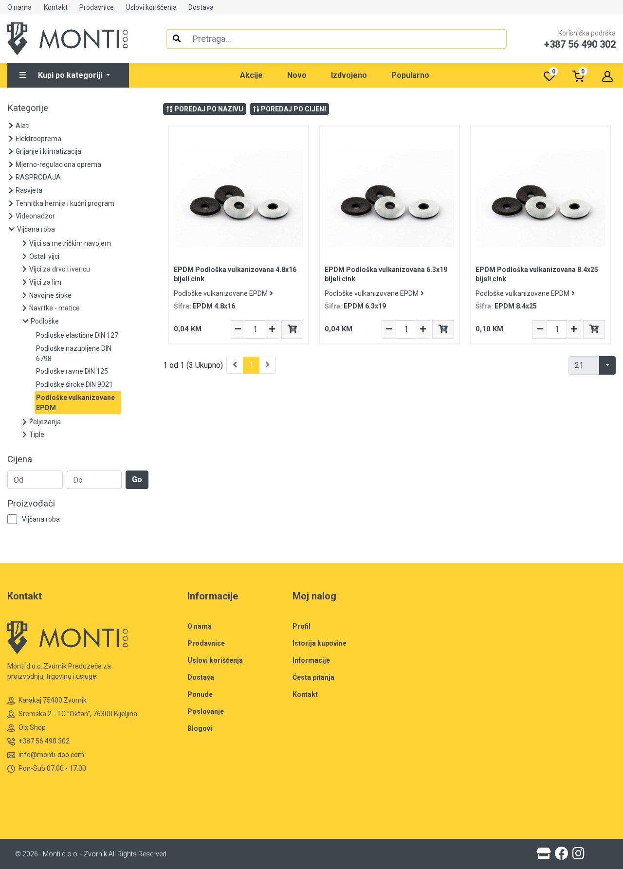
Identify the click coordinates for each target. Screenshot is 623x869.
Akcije (251, 75)
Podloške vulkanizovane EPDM (221, 293)
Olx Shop (32, 727)
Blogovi (199, 728)
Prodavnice (96, 7)
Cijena (19, 459)
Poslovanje (205, 711)
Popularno (410, 75)
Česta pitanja (313, 677)
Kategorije (27, 108)
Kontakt (56, 7)
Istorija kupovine (320, 643)
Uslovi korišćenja (151, 7)
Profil (302, 626)
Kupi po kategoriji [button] (71, 75)
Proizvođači (31, 503)
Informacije (311, 660)
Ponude (200, 694)
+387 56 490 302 (44, 741)
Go (137, 479)
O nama (19, 7)
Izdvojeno (349, 75)
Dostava (201, 7)
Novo (297, 75)
